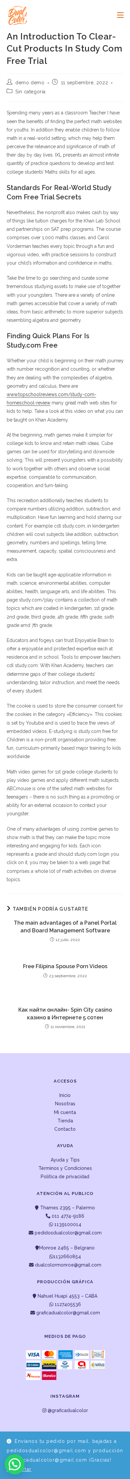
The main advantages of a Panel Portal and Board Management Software (65, 926)
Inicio (65, 1095)
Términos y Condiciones (65, 1168)
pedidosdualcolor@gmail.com (67, 1232)
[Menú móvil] (118, 15)
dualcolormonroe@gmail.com (68, 1265)
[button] (15, 1464)
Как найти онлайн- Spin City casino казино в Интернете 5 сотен (65, 1013)
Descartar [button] (19, 1469)
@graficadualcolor (67, 1410)
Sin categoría (30, 91)
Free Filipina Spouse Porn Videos (65, 966)
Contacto (65, 1129)
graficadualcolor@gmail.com (67, 1312)
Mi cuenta (65, 1112)
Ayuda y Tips (65, 1160)
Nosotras (65, 1103)
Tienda (65, 1120)
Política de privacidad (65, 1176)
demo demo (29, 82)
